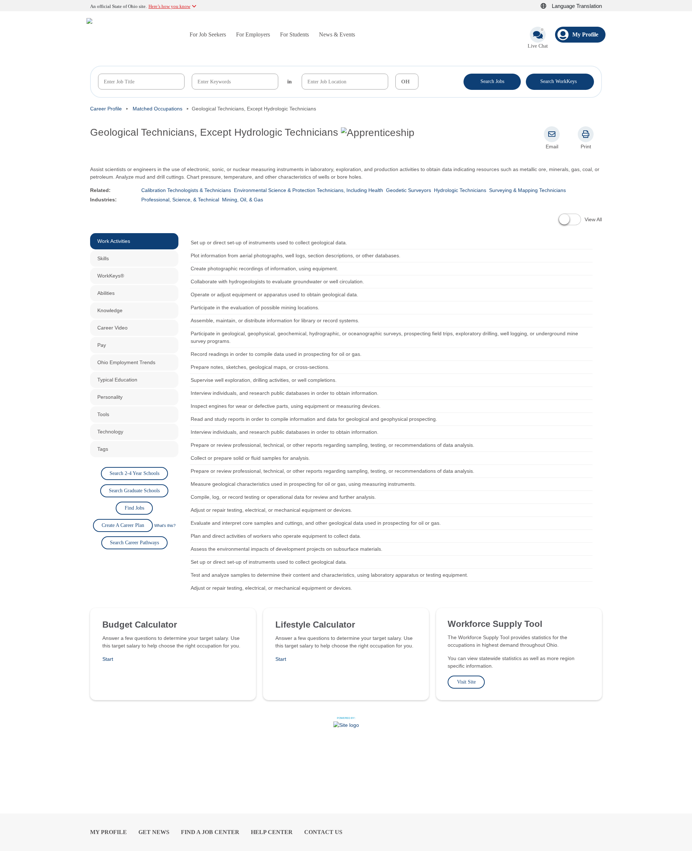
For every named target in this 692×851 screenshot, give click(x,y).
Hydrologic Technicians (460, 190)
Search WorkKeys (560, 81)
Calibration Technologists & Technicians (186, 190)
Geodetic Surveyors (408, 190)
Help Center (272, 832)
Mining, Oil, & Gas (242, 199)
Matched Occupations (157, 109)
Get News (153, 832)
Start (107, 659)
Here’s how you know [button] (169, 6)
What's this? (165, 525)
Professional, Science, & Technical (180, 199)
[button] (547, 6)
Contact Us (323, 832)
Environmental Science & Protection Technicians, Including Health (308, 190)
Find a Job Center (210, 832)
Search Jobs (492, 81)
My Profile (108, 832)
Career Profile (106, 109)
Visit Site (466, 682)
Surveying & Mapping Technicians (527, 190)
